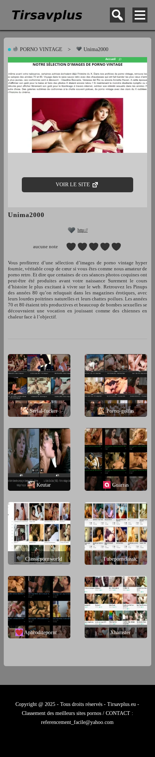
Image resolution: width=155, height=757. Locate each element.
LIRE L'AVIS (35, 376)
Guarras (120, 485)
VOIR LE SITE (73, 184)
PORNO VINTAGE (40, 49)
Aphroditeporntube (43, 632)
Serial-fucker (43, 411)
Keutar (43, 485)
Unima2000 (95, 49)
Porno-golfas (119, 411)
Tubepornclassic (119, 559)
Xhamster (120, 632)
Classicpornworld (43, 559)
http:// (83, 230)
